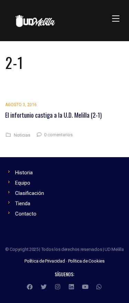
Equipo (22, 183)
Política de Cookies (86, 261)
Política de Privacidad (44, 261)
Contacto (25, 214)
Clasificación (29, 193)
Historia (24, 173)
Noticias (22, 135)
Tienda (22, 203)
